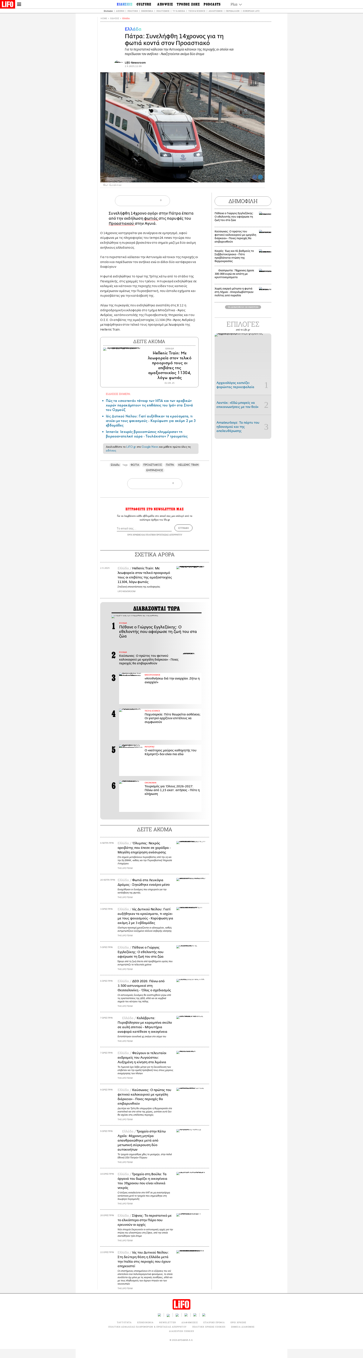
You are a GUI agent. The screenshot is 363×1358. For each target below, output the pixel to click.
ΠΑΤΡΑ (170, 464)
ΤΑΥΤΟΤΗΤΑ (124, 1322)
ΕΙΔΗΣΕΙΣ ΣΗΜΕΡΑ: (118, 394)
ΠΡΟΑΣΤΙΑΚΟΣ (152, 464)
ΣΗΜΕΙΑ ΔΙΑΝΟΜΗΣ (243, 1326)
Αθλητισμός (216, 10)
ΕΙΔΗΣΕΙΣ (114, 18)
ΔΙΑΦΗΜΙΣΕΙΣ (190, 1322)
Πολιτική (132, 10)
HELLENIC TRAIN (188, 464)
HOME (104, 18)
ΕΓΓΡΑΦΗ (183, 527)
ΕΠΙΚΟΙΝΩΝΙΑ (145, 1322)
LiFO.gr (131, 446)
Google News (150, 446)
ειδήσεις (111, 450)
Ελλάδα (108, 10)
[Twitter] (260, 177)
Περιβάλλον (233, 10)
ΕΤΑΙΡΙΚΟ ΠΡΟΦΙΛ (214, 1322)
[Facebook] (254, 177)
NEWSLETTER (167, 1322)
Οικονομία (147, 10)
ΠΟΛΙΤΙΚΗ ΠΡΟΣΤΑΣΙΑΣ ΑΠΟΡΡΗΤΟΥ (164, 534)
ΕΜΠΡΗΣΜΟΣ (154, 470)
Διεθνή (120, 10)
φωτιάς (151, 218)
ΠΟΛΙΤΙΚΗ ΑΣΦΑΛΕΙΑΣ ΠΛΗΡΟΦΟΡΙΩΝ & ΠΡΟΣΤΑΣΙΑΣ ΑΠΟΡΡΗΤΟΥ (147, 1326)
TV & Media (179, 10)
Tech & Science (196, 10)
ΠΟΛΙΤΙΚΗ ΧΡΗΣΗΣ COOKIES (208, 1326)
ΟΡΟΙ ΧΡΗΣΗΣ (134, 534)
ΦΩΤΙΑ (135, 464)
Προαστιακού (122, 223)
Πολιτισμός (162, 10)
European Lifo (251, 10)
